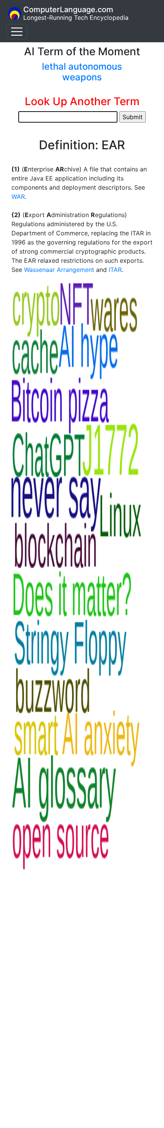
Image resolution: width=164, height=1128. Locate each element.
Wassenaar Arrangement (59, 269)
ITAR (115, 269)
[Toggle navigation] (16, 31)
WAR (18, 196)
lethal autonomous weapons (82, 72)
